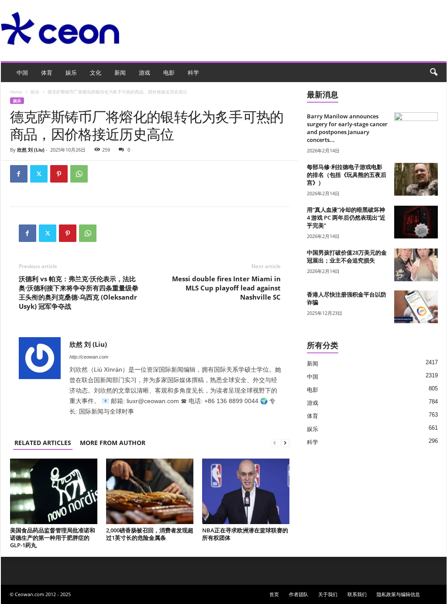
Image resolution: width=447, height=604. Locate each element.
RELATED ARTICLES (42, 442)
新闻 (120, 72)
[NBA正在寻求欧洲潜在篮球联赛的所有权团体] (245, 491)
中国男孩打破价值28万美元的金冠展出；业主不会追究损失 (347, 256)
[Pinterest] (59, 174)
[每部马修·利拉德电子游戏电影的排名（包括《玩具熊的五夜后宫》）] (416, 179)
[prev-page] (274, 442)
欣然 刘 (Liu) (31, 149)
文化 (95, 72)
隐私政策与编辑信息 (398, 594)
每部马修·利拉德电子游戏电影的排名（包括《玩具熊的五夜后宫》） (346, 174)
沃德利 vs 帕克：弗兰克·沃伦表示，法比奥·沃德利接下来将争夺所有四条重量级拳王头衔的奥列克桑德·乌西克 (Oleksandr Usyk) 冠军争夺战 (78, 292)
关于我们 (327, 594)
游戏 (144, 72)
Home (16, 92)
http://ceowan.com (88, 356)
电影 (169, 72)
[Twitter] (39, 174)
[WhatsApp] (79, 174)
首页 (274, 594)
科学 (193, 72)
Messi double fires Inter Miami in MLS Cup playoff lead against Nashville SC (226, 287)
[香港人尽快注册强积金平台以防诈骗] (416, 306)
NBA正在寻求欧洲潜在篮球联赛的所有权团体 (245, 534)
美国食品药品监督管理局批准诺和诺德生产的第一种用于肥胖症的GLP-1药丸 (52, 537)
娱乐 (71, 72)
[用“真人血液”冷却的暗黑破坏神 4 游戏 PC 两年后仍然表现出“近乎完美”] (416, 222)
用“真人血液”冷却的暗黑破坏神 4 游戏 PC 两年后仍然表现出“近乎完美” (346, 217)
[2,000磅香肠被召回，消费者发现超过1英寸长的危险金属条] (149, 491)
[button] (433, 72)
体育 (46, 72)
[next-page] (285, 442)
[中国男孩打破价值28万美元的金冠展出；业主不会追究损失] (416, 265)
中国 (22, 72)
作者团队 (298, 594)
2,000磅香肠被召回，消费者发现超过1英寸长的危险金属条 (149, 534)
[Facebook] (19, 174)
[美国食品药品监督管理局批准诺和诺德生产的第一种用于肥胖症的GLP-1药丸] (53, 491)
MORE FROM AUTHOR (112, 442)
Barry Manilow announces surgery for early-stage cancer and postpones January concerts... (347, 128)
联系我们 (357, 594)
